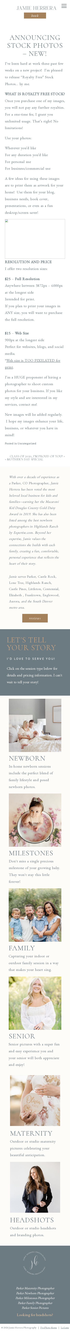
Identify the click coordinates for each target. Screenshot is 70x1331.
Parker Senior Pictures (35, 1308)
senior (22, 1036)
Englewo (49, 595)
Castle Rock (46, 576)
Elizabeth (15, 595)
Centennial (50, 589)
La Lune (65, 1327)
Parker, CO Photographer (30, 483)
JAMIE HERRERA (36, 8)
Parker (31, 576)
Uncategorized (27, 443)
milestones (31, 853)
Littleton (34, 589)
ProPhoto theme (48, 1327)
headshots (32, 1220)
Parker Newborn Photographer (35, 1293)
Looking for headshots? (35, 1314)
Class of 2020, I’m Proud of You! (36, 456)
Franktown (33, 595)
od (57, 595)
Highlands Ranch (38, 582)
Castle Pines (17, 589)
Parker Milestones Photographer (35, 1298)
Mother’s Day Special (25, 459)
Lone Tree (16, 582)
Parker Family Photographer (35, 1303)
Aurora (14, 601)
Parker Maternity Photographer (35, 1288)
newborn (27, 758)
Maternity (31, 1133)
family (22, 948)
